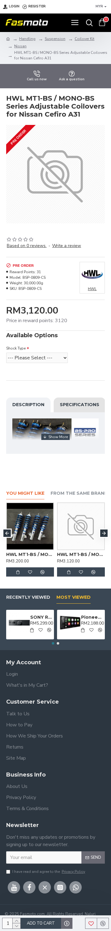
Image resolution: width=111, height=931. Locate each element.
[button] (7, 533)
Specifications (79, 404)
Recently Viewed (28, 597)
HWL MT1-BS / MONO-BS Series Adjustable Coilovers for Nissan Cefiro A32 (69, 554)
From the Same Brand (79, 493)
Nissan (20, 46)
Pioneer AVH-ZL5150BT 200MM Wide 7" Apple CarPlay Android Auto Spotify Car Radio (92, 617)
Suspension (55, 38)
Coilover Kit (84, 38)
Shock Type (16, 348)
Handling (27, 38)
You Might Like (25, 493)
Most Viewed (73, 597)
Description (28, 404)
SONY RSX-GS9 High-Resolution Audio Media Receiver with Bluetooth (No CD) (41, 617)
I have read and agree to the (48, 871)
